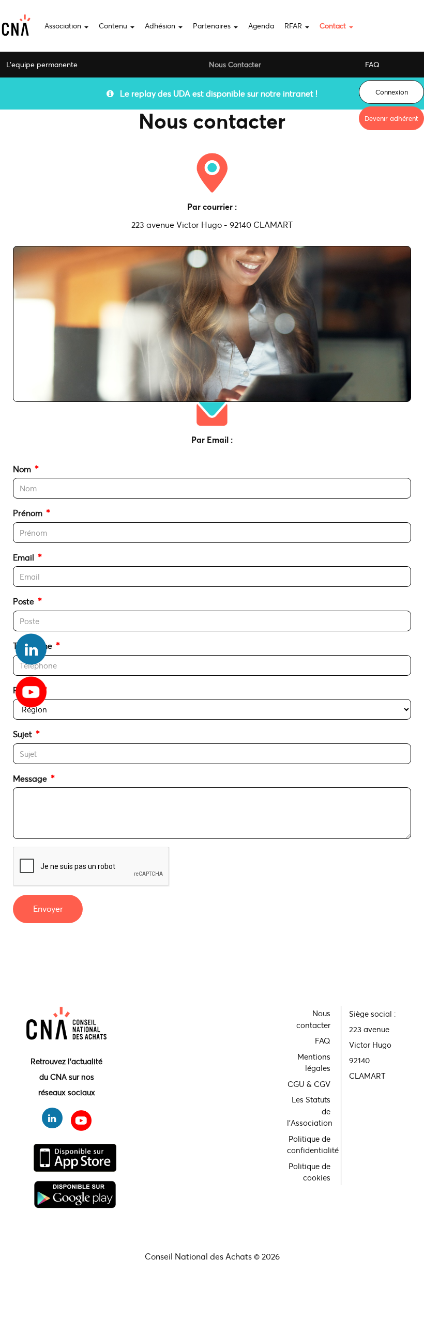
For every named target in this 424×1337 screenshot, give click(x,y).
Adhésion (161, 25)
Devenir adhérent (391, 118)
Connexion (391, 92)
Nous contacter (313, 1019)
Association (63, 25)
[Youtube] (31, 688)
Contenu (114, 25)
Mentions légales (313, 1062)
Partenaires (213, 25)
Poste (23, 601)
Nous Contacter (235, 64)
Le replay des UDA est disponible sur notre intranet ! (215, 93)
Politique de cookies (309, 1172)
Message (30, 778)
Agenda (261, 25)
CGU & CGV (308, 1084)
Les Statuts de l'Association (309, 1111)
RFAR (294, 25)
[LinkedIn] (31, 649)
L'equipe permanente (42, 64)
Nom (22, 468)
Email (23, 557)
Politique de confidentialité (310, 1144)
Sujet (22, 733)
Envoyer (48, 908)
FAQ (372, 64)
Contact (334, 25)
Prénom (27, 512)
